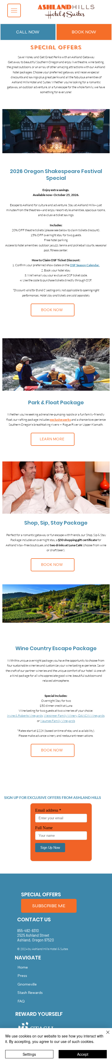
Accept (82, 1054)
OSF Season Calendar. (84, 265)
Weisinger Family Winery (60, 715)
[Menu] (14, 10)
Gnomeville (27, 984)
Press (22, 975)
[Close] (104, 1035)
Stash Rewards (30, 992)
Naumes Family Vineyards (57, 721)
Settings (29, 1054)
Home (22, 967)
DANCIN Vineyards (91, 715)
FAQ (21, 1001)
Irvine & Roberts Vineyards (25, 715)
